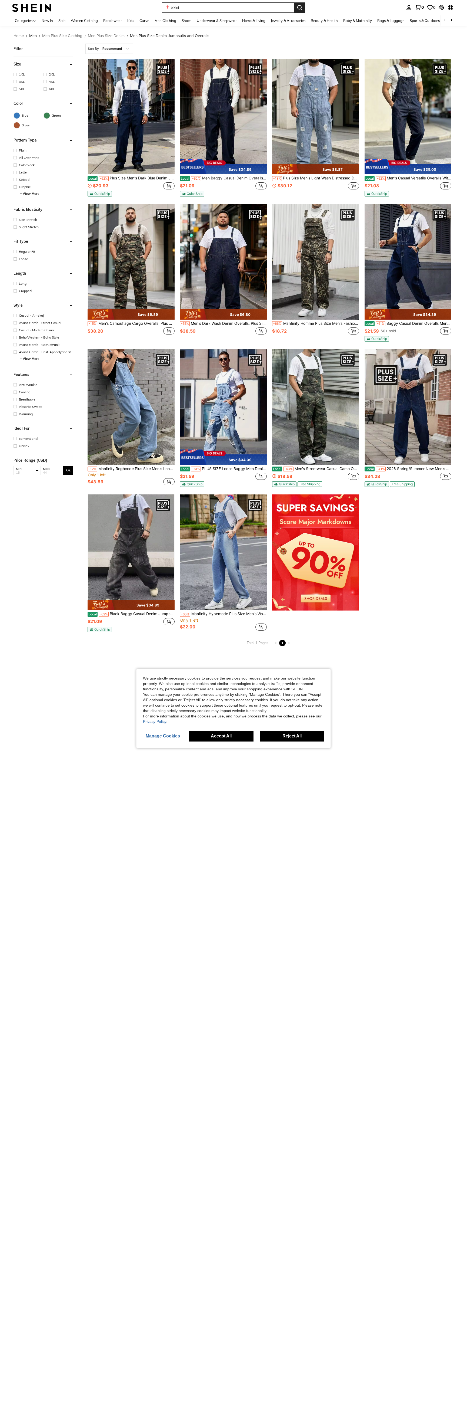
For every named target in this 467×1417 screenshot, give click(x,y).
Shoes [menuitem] (186, 20)
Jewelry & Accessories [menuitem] (288, 20)
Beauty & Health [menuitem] (324, 20)
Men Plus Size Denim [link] (106, 36)
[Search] (299, 7)
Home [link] (19, 36)
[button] (441, 7)
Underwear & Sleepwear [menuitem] (217, 20)
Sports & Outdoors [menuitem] (425, 20)
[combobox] (109, 49)
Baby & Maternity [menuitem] (357, 20)
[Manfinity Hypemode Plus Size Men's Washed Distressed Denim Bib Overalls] (223, 552)
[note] (100, 193)
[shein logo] (31, 7)
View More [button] (31, 194)
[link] (419, 7)
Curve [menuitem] (144, 20)
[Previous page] (276, 643)
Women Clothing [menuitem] (84, 20)
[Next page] (289, 643)
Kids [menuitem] (130, 20)
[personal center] (409, 7)
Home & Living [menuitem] (253, 20)
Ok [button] (68, 470)
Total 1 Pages (257, 643)
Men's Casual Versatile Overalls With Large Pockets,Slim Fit (408, 178)
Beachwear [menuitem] (112, 20)
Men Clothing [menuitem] (165, 20)
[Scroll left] (445, 20)
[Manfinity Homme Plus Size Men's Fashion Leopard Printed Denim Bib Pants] (315, 262)
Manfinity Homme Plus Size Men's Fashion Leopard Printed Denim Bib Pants (316, 323)
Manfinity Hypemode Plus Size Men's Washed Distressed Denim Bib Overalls (224, 614)
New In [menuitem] (47, 20)
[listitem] (130, 128)
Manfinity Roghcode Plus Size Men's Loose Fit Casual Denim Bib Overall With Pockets (131, 469)
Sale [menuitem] (61, 20)
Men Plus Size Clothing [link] (62, 36)
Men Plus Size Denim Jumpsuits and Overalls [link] (169, 36)
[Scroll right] (451, 20)
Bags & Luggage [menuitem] (390, 20)
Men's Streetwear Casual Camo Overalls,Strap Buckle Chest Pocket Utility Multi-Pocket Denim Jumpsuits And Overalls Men (316, 469)
